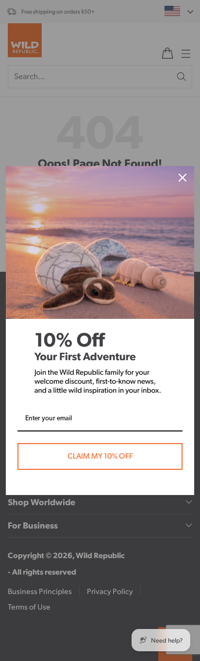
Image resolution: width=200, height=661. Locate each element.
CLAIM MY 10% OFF (100, 456)
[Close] (182, 177)
